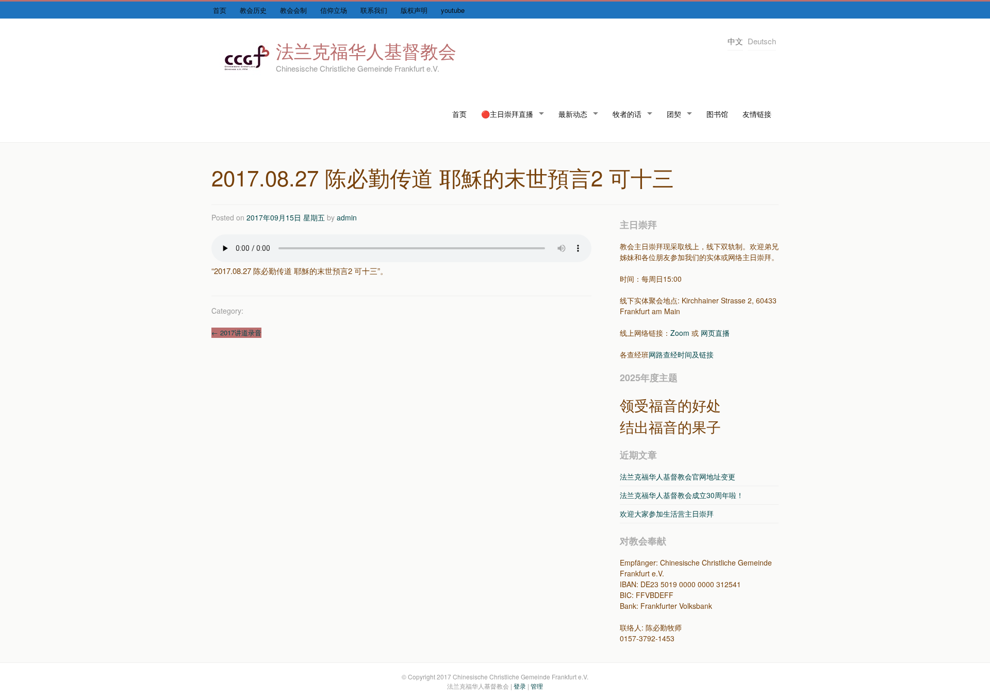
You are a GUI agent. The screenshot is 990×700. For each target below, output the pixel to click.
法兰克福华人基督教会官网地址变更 (677, 476)
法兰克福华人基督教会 (366, 50)
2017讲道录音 (236, 332)
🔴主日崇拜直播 (507, 114)
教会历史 (253, 10)
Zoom (679, 333)
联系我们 (373, 10)
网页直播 (715, 333)
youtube (453, 10)
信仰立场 (333, 10)
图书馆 (717, 114)
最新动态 (572, 114)
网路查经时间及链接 (681, 354)
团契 (674, 114)
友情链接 (756, 114)
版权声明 (414, 10)
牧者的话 (627, 114)
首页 (219, 10)
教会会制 (293, 10)
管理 (537, 685)
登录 (520, 685)
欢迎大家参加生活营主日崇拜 (667, 513)
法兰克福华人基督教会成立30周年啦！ (682, 495)
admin (347, 217)
